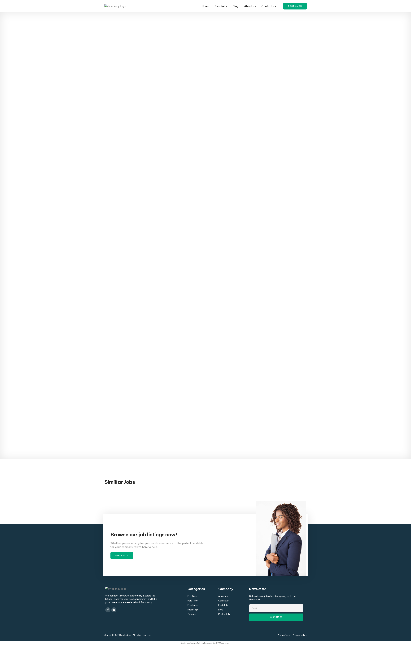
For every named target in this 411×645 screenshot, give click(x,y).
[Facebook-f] (107, 609)
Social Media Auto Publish (192, 643)
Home (205, 6)
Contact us (268, 6)
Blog (236, 6)
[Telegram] (113, 609)
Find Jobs (221, 6)
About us (250, 6)
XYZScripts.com (223, 643)
